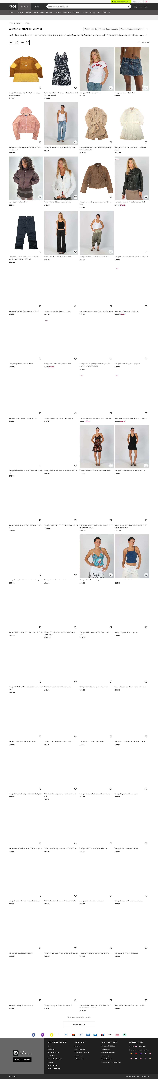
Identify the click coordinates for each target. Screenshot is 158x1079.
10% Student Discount (54, 1059)
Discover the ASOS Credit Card (111, 1062)
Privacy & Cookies (130, 1076)
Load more (79, 1024)
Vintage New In (91, 29)
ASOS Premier (52, 1056)
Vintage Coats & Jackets (109, 29)
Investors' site (79, 1056)
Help (49, 1046)
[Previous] (81, 29)
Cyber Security (79, 1059)
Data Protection (52, 1065)
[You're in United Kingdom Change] (146, 1)
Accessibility (145, 1076)
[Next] (147, 29)
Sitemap (50, 1062)
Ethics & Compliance (54, 1069)
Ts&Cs (138, 1076)
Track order (51, 1049)
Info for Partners (106, 1059)
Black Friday (105, 1056)
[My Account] (135, 6)
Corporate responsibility (82, 1052)
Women (18, 23)
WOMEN (24, 6)
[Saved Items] (141, 6)
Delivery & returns (53, 1052)
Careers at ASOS (80, 1049)
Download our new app (121, 2)
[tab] (12, 12)
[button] (131, 1053)
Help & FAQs (137, 2)
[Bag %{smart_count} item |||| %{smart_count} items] (146, 6)
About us (77, 1046)
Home (11, 23)
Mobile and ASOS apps (108, 1046)
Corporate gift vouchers (108, 1052)
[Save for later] (40, 87)
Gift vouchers (105, 1049)
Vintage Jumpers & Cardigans (132, 29)
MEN (37, 6)
